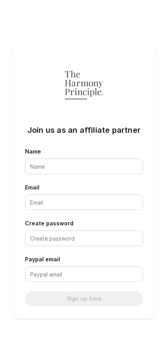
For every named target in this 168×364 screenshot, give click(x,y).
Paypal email (42, 259)
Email (32, 187)
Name (33, 151)
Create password (49, 223)
